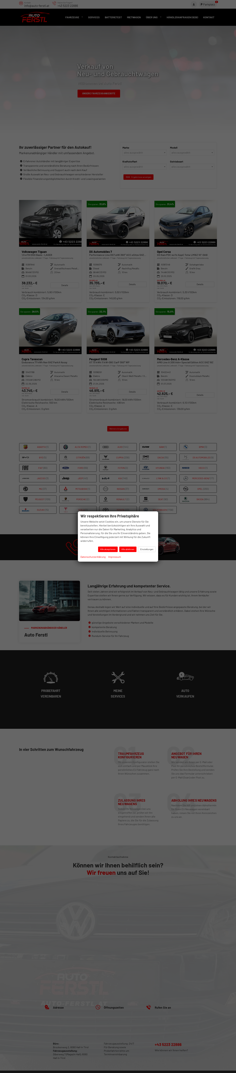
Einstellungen (146, 549)
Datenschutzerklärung (93, 556)
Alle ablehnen (127, 549)
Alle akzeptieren (108, 549)
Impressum (114, 556)
